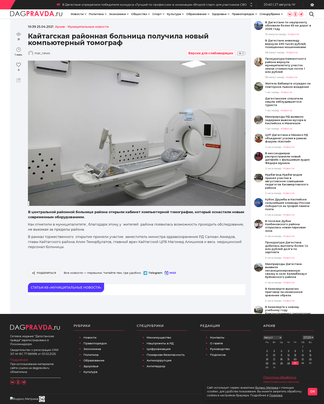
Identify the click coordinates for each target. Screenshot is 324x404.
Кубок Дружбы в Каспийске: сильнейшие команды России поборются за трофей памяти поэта (287, 204)
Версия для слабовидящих (210, 53)
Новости (77, 14)
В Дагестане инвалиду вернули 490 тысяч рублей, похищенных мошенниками (285, 44)
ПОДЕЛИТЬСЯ (46, 272)
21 (303, 358)
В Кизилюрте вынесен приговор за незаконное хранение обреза (284, 292)
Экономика (117, 14)
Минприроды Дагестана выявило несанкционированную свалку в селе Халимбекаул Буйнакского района (286, 271)
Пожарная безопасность (166, 355)
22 (310, 358)
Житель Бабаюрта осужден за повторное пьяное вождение (287, 85)
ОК (312, 391)
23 (267, 363)
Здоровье (219, 14)
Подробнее (19, 360)
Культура (174, 14)
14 (303, 354)
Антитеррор (156, 366)
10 (274, 354)
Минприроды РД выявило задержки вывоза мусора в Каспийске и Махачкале (285, 120)
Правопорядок (243, 14)
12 (288, 354)
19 (288, 358)
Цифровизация (159, 349)
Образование (196, 14)
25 (281, 363)
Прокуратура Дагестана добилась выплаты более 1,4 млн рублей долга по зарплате (286, 247)
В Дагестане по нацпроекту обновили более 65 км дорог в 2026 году (288, 26)
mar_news (42, 53)
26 (288, 363)
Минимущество (159, 337)
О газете (216, 343)
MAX (173, 273)
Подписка (218, 355)
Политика (96, 14)
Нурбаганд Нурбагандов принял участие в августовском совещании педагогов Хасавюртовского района (286, 181)
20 (295, 358)
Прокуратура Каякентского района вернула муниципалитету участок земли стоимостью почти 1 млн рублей (285, 65)
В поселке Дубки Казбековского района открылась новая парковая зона (285, 226)
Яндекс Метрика (266, 387)
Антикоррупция (159, 360)
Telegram (155, 273)
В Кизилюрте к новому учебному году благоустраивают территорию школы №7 (288, 311)
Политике (276, 395)
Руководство (220, 349)
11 (281, 354)
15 (310, 354)
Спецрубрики (270, 14)
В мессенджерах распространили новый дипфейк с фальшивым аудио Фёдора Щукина (287, 158)
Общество (139, 14)
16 (267, 358)
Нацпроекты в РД (160, 343)
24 (274, 363)
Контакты (217, 337)
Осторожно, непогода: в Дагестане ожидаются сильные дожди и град (193, 4)
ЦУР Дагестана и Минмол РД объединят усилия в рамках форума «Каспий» (286, 138)
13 (295, 354)
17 (274, 358)
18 (281, 358)
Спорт (157, 14)
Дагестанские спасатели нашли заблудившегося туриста (284, 102)
